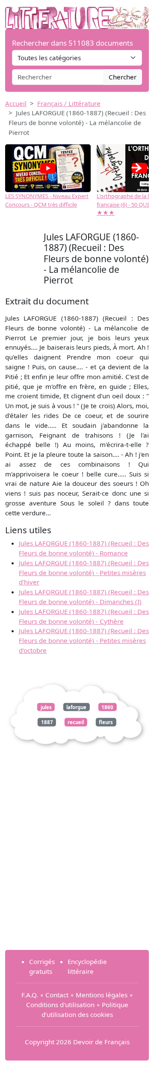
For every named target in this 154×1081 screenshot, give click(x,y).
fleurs (106, 722)
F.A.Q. (29, 994)
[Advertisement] (77, 866)
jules (46, 707)
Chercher (122, 77)
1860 (107, 707)
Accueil (16, 103)
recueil (76, 722)
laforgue (76, 707)
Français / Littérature (69, 103)
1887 (47, 722)
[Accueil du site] (77, 13)
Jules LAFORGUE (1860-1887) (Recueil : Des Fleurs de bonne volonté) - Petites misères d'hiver (84, 572)
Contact (56, 994)
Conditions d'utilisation (60, 1004)
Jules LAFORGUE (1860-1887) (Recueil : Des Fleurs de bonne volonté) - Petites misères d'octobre (84, 640)
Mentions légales (101, 994)
